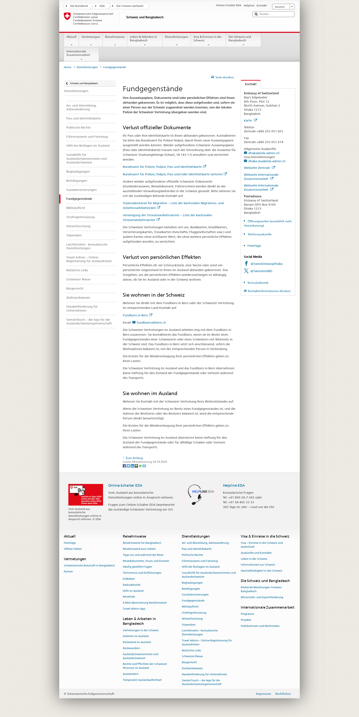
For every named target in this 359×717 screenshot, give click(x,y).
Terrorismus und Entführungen (142, 572)
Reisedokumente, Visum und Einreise (146, 560)
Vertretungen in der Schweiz (141, 630)
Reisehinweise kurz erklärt (139, 548)
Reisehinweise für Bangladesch (142, 542)
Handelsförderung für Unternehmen (204, 674)
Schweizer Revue (192, 656)
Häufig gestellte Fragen (137, 566)
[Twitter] (129, 465)
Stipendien (188, 624)
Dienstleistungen (176, 36)
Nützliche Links (191, 650)
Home (67, 67)
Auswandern (131, 673)
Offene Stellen (73, 548)
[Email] (144, 465)
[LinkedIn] (133, 465)
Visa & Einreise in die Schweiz (207, 38)
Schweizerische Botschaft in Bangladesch (89, 565)
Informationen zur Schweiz (258, 564)
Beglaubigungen (192, 582)
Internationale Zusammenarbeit (78, 53)
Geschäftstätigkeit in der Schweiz (261, 570)
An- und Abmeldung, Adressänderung (205, 542)
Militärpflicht (190, 606)
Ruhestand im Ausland (137, 642)
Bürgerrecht (189, 662)
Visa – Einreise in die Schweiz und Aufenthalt (262, 544)
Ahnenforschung (192, 618)
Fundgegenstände (193, 600)
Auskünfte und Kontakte (256, 552)
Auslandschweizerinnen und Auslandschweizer (140, 656)
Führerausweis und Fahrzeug (200, 560)
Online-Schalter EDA (125, 485)
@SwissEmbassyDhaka (267, 264)
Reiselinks (129, 596)
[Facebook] (125, 465)
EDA (102, 5)
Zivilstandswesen (192, 668)
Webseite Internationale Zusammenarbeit (261, 177)
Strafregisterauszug (194, 612)
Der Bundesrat (79, 5)
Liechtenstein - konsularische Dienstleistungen (200, 632)
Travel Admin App (134, 608)
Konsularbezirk (257, 282)
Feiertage (254, 246)
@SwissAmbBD (261, 271)
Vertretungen (91, 36)
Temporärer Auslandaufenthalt (142, 679)
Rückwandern (131, 648)
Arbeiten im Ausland (136, 636)
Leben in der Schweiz (254, 558)
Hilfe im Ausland (133, 590)
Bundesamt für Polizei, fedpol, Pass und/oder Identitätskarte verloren (173, 174)
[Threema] (137, 465)
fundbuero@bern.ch (151, 322)
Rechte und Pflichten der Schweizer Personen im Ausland (145, 666)
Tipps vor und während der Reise (143, 554)
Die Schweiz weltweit (129, 5)
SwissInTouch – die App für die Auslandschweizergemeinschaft (201, 682)
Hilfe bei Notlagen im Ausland (201, 566)
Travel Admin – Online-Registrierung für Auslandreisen (207, 642)
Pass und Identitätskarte (196, 548)
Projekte (246, 619)
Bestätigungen (191, 588)
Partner (68, 571)
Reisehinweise (115, 36)
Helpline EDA (234, 485)
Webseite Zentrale (257, 168)
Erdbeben (129, 578)
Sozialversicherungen (195, 594)
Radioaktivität (131, 584)
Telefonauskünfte (259, 234)
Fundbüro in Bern (135, 315)
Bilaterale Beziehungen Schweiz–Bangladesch (262, 589)
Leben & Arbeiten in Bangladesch (143, 38)
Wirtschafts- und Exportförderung (262, 597)
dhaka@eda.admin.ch (263, 153)
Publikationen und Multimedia (260, 625)
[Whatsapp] (141, 465)
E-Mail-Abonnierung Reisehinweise (145, 602)
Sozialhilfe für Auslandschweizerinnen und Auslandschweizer (209, 574)
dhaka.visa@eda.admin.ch (266, 161)
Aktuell (71, 36)
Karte (248, 120)
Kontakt (249, 84)
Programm (247, 613)
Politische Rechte (192, 554)
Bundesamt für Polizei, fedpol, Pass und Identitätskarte (162, 167)
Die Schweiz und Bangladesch (240, 38)
